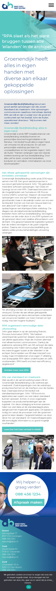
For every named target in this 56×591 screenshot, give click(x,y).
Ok (28, 587)
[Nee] (52, 581)
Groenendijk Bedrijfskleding (19, 104)
